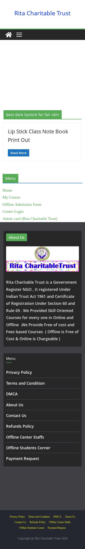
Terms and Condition (25, 383)
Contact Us (16, 415)
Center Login (13, 211)
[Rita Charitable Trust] (8, 34)
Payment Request (22, 458)
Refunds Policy (20, 426)
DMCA (12, 393)
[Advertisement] (42, 81)
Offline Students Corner (28, 447)
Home (7, 190)
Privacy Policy (19, 372)
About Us (14, 404)
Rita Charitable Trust (42, 13)
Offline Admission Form (22, 204)
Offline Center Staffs (25, 437)
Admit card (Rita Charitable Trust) (30, 218)
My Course (11, 197)
